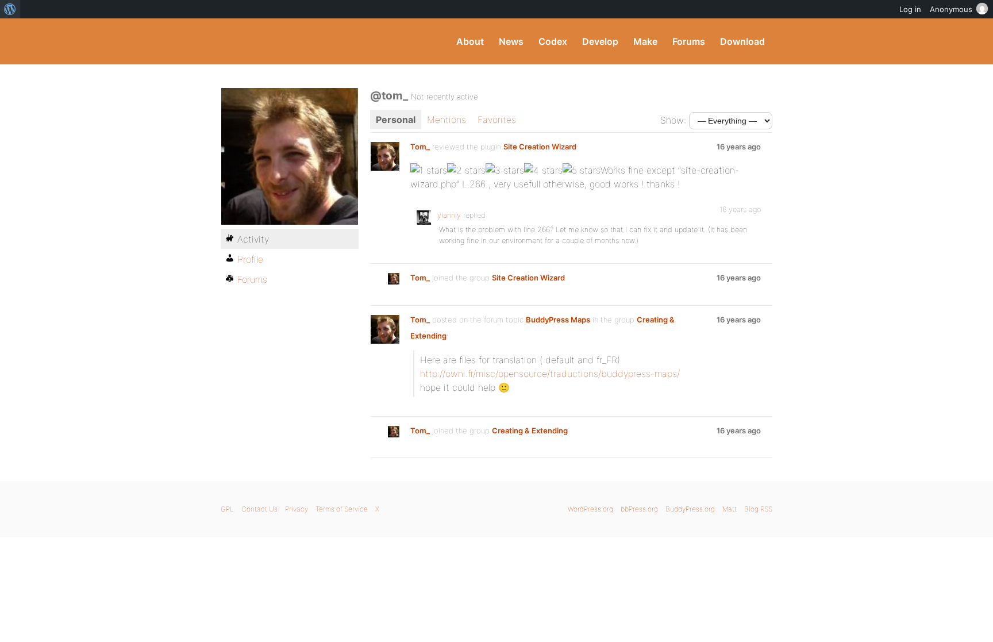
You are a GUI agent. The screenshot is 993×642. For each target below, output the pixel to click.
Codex (552, 41)
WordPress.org (590, 509)
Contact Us (259, 509)
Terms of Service (341, 509)
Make (645, 41)
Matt (729, 509)
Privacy (296, 509)
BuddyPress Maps (558, 319)
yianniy (449, 215)
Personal (395, 119)
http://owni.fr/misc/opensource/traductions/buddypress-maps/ (550, 373)
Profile (250, 259)
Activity (253, 239)
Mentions (446, 119)
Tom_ (420, 146)
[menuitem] (10, 9)
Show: (673, 120)
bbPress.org (639, 509)
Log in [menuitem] (910, 9)
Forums (688, 41)
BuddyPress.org (298, 41)
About (470, 41)
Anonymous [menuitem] (951, 9)
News (511, 41)
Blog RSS (758, 509)
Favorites (497, 119)
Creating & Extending (530, 430)
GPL (227, 509)
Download (742, 41)
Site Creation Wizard (539, 146)
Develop (600, 41)
